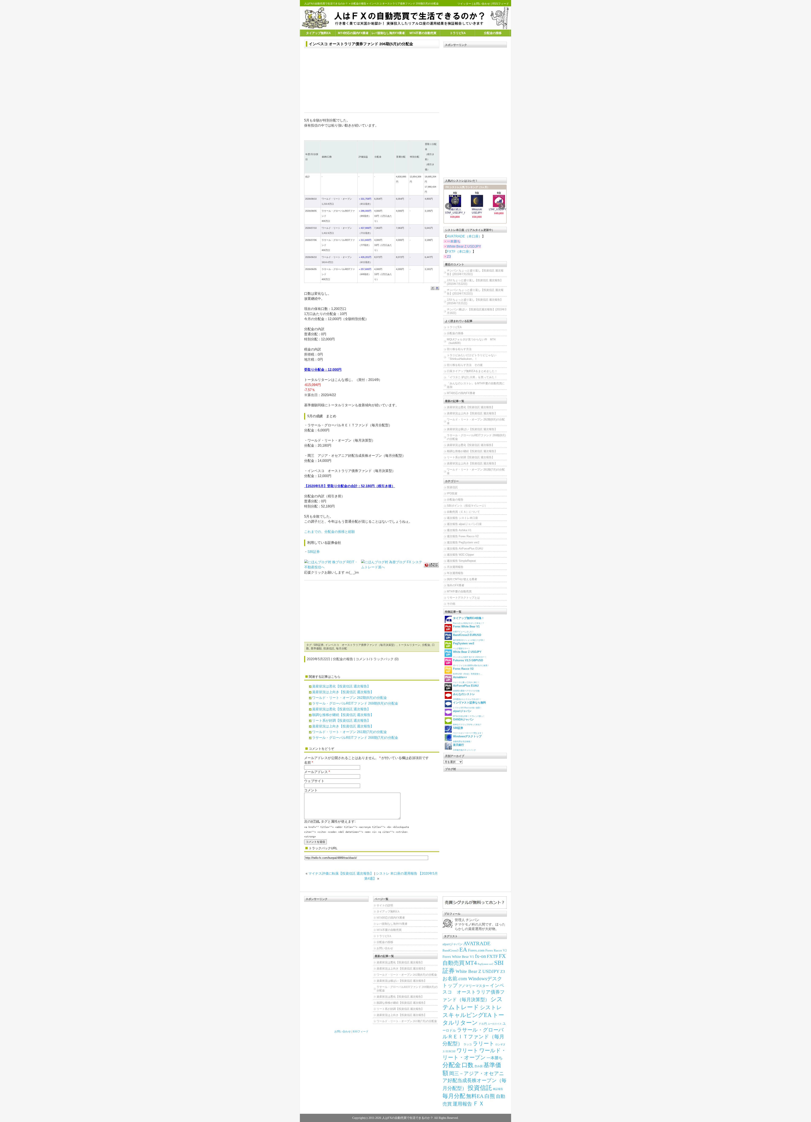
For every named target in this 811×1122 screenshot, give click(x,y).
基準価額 (316, 648)
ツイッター (464, 3)
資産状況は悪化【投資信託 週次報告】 (341, 686)
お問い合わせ (482, 3)
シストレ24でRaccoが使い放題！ (469, 705)
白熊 (489, 1096)
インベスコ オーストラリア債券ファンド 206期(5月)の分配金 (361, 44)
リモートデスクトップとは (463, 597)
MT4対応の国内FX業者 (353, 33)
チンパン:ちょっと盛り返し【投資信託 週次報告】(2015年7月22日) (475, 291)
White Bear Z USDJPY (464, 246)
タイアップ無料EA (318, 33)
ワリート (467, 1050)
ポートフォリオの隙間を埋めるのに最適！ (471, 663)
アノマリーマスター (474, 986)
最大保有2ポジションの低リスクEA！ (469, 637)
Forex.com (476, 950)
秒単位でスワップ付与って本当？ (467, 722)
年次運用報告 (455, 573)
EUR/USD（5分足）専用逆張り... (467, 671)
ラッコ (468, 1044)
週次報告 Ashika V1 (459, 530)
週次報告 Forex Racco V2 (463, 536)
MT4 (471, 963)
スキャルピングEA (467, 1015)
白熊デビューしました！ (466, 629)
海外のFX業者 (455, 585)
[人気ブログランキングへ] (431, 564)
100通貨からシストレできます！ (467, 696)
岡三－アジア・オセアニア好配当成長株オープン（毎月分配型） (474, 1081)
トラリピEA (458, 33)
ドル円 (483, 1023)
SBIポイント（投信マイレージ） (467, 505)
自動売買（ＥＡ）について (463, 511)
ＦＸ (478, 1103)
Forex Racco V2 (496, 950)
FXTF (492, 956)
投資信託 (328, 648)
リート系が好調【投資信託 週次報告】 (341, 720)
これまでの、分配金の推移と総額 (329, 531)
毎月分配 (341, 648)
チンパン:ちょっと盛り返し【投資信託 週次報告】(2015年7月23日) (475, 272)
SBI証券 (314, 552)
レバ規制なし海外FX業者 (388, 33)
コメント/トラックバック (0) (377, 659)
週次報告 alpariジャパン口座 (464, 524)
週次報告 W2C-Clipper (460, 554)
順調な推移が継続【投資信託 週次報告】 (343, 715)
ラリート (483, 1043)
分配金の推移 (493, 33)
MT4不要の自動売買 (423, 33)
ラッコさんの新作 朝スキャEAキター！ (470, 654)
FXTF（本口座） (459, 251)
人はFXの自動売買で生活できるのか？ (326, 3)
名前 (307, 762)
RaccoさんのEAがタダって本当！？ (468, 620)
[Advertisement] (371, 80)
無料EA (475, 1096)
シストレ (491, 1007)
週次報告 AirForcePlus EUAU (465, 548)
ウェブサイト (314, 781)
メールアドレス (316, 772)
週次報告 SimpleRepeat (461, 560)
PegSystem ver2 (485, 964)
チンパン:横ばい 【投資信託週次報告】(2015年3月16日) (476, 311)
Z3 (449, 256)
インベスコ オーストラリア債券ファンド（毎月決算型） (361, 644)
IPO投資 (452, 493)
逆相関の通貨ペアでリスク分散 (466, 688)
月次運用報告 (455, 566)
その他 (451, 603)
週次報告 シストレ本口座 (462, 517)
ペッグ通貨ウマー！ (463, 646)
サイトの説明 (385, 905)
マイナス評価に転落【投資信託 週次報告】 (340, 873)
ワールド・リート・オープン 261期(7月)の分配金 (349, 732)
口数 (468, 1065)
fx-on (480, 956)
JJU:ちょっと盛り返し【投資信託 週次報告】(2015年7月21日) (475, 301)
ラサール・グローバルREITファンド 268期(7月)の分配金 (355, 737)
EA (463, 949)
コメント (311, 790)
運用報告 (462, 1104)
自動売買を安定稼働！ (467, 739)
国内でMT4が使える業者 (462, 579)
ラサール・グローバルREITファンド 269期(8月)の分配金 (355, 703)
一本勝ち (453, 241)
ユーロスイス (495, 1024)
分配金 (426, 644)
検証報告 (498, 1089)
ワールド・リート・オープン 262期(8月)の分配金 (349, 697)
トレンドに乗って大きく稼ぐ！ (466, 679)
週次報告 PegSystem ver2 (463, 542)
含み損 (478, 1066)
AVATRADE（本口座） (464, 236)
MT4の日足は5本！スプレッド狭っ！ (469, 713)
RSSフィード (500, 3)
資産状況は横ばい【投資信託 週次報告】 (472, 429)
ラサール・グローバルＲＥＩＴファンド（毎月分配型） (473, 1036)
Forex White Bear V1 (458, 957)
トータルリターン (409, 644)
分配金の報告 (358, 3)
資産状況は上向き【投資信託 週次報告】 (343, 692)
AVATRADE (476, 943)
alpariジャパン (452, 944)
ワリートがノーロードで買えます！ (468, 730)
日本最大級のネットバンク (464, 747)
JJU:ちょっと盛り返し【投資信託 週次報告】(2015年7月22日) (475, 282)
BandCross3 (450, 950)
